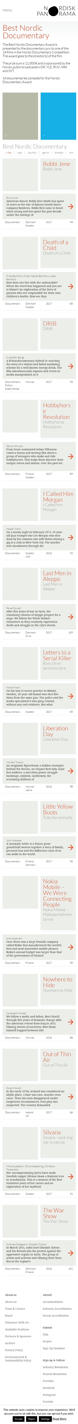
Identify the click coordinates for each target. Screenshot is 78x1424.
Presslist (48, 1381)
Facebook (48, 1387)
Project (47, 1341)
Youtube (48, 1401)
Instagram (49, 1394)
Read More (59, 1418)
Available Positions (17, 1329)
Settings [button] (45, 1419)
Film (45, 1334)
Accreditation (63, 1308)
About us (11, 1301)
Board (9, 1315)
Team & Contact (15, 1308)
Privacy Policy (14, 1350)
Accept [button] (18, 1419)
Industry (48, 1308)
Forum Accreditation (56, 1315)
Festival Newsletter (55, 1374)
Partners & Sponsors (18, 1336)
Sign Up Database (54, 1348)
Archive (10, 1343)
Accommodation (53, 1301)
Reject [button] (31, 1419)
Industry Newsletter (55, 1367)
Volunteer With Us (17, 1322)
